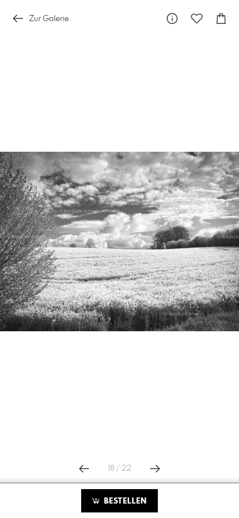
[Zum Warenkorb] (221, 18)
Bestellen (124, 501)
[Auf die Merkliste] (196, 18)
